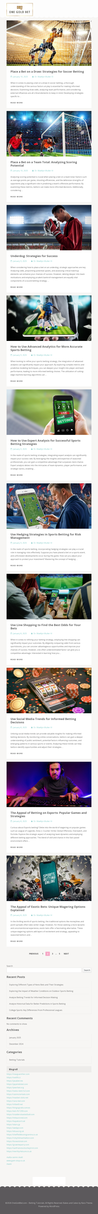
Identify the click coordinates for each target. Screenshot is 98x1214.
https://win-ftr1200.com (17, 1111)
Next (66, 953)
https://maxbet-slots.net (17, 1097)
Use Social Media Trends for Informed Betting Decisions (43, 720)
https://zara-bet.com (16, 1101)
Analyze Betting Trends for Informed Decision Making (33, 997)
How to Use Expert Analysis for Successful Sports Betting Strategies (45, 442)
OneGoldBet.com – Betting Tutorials (28, 1203)
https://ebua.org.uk (15, 1131)
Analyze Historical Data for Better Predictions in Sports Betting (37, 1003)
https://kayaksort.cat (16, 1121)
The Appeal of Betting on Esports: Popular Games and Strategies (49, 814)
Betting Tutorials (17, 1059)
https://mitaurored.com (17, 1117)
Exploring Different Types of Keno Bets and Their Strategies (36, 984)
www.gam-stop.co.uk (16, 1160)
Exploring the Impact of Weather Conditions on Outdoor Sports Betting (41, 991)
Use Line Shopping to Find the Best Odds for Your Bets (46, 626)
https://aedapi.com (15, 1128)
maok (9, 1164)
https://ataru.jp (13, 1124)
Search (10, 966)
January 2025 (15, 1037)
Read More (17, 102)
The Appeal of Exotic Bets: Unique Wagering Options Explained (48, 908)
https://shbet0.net (15, 1104)
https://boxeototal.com (17, 1141)
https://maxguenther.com (18, 1074)
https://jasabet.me (15, 1080)
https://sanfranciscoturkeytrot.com (22, 1148)
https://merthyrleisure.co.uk (19, 1151)
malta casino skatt (15, 1157)
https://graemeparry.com (18, 1144)
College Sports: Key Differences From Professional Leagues (35, 1010)
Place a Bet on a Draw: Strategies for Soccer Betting (47, 71)
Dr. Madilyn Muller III (44, 76)
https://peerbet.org (15, 1087)
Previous (33, 953)
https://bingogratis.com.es (18, 1107)
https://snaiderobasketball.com (20, 1114)
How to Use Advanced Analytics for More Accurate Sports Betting (46, 348)
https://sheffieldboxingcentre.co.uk (22, 1134)
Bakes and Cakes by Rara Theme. (78, 1203)
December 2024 (16, 1044)
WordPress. (54, 1206)
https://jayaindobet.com (17, 1084)
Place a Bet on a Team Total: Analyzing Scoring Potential (44, 163)
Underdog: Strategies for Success (34, 256)
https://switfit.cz (14, 1077)
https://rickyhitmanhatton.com (20, 1138)
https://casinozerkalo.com (18, 1094)
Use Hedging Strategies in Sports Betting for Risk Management (46, 536)
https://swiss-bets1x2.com (18, 1091)
